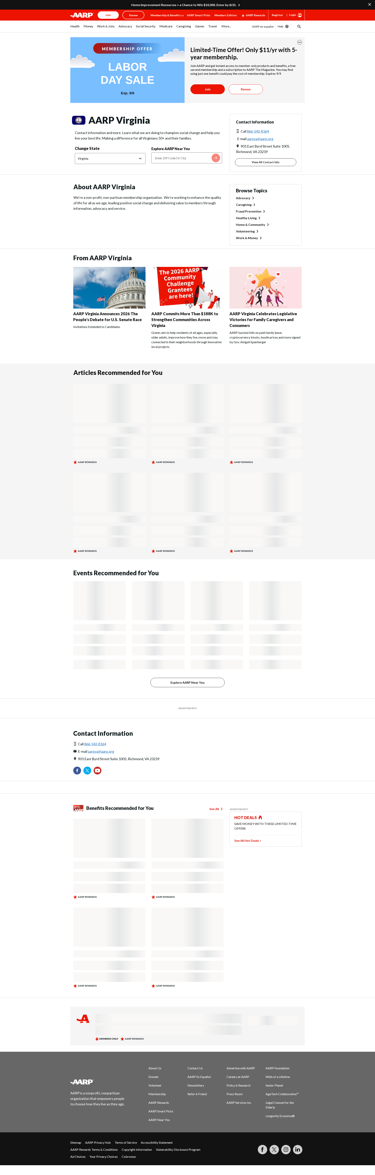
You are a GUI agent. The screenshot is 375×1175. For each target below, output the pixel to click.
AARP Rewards (255, 15)
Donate (153, 1077)
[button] (299, 26)
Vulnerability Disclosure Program (178, 1149)
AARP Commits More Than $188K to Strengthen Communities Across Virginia (184, 319)
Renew (246, 89)
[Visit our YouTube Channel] (97, 770)
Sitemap (75, 1142)
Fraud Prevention (248, 211)
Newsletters (196, 1085)
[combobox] (186, 157)
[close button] (299, 42)
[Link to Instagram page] (286, 1149)
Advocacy (243, 198)
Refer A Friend (197, 1094)
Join (208, 89)
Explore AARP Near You (170, 149)
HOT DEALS (245, 817)
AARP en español (262, 26)
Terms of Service (126, 1142)
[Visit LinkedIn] (297, 1149)
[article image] (109, 307)
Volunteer (155, 1085)
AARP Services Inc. (239, 1102)
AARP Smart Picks (198, 15)
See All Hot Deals (246, 840)
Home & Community (250, 224)
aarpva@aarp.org (260, 139)
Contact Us (195, 1068)
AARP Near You (159, 1120)
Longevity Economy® (280, 1116)
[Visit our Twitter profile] (87, 770)
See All (214, 809)
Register (277, 15)
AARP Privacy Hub (98, 1142)
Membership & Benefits (166, 15)
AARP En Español (199, 1077)
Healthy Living (246, 218)
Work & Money (247, 238)
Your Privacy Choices (103, 1156)
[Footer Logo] (97, 1082)
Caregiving (244, 204)
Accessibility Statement (157, 1142)
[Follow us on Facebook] (77, 770)
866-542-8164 (258, 131)
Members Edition (225, 15)
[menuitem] (75, 28)
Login (292, 14)
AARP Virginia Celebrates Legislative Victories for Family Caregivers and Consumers (263, 319)
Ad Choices (78, 1156)
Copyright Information (137, 1149)
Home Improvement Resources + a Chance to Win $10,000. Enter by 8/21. (184, 5)
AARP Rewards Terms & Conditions (94, 1149)
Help (280, 26)
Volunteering (245, 231)
